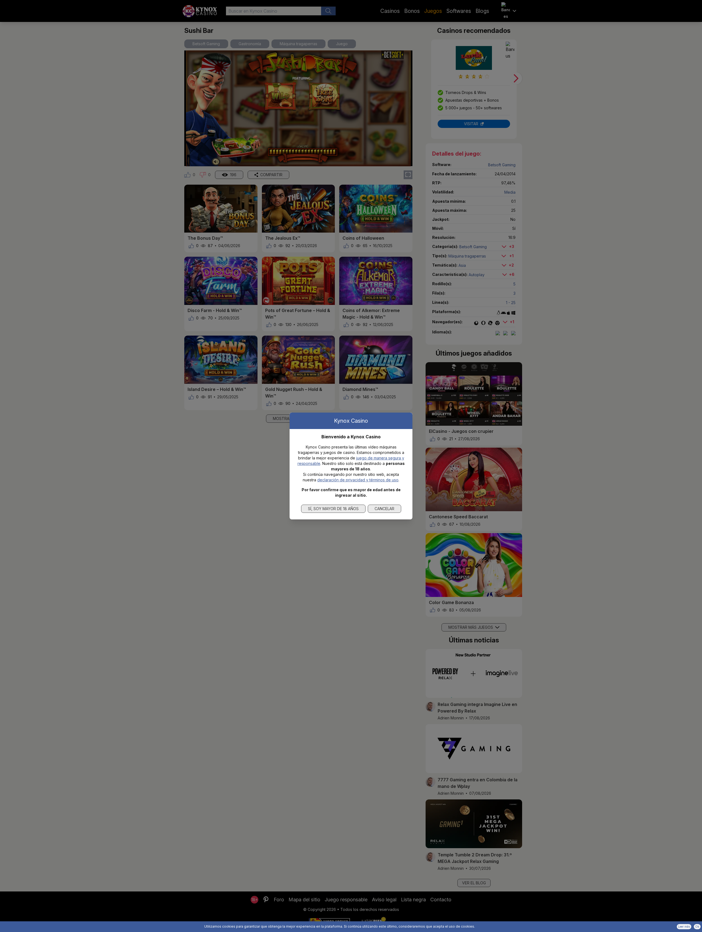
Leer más (684, 926)
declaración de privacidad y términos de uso (357, 480)
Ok (697, 926)
